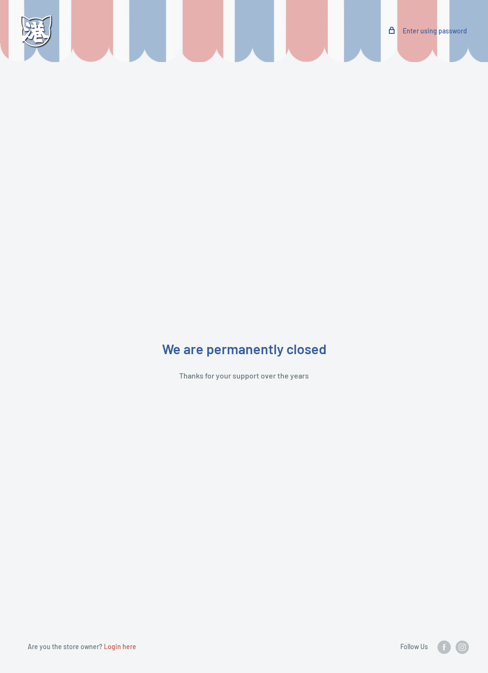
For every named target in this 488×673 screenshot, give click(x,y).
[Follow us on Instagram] (462, 647)
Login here (120, 646)
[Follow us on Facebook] (444, 647)
